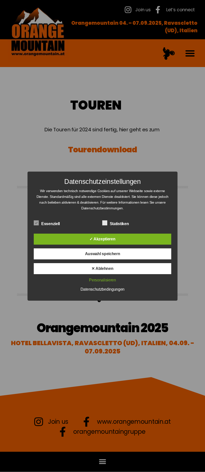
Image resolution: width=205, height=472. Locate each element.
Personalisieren (102, 280)
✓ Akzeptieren (102, 239)
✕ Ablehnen (102, 268)
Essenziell (51, 224)
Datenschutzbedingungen (102, 289)
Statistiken (120, 224)
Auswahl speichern (102, 254)
